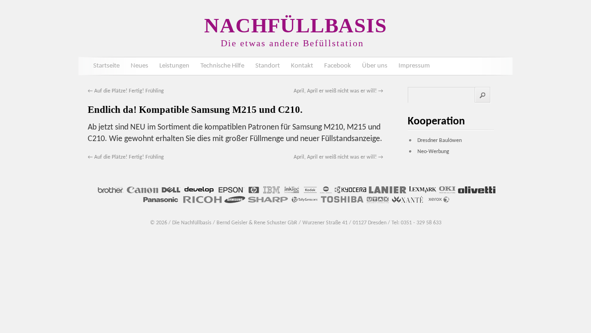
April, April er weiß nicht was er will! (338, 91)
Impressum (414, 65)
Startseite (106, 65)
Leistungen (174, 65)
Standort (267, 65)
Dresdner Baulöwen (439, 140)
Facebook (337, 65)
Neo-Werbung (433, 151)
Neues (139, 65)
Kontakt (302, 65)
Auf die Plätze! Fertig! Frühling (126, 91)
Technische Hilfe (222, 65)
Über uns (374, 65)
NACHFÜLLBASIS (295, 25)
